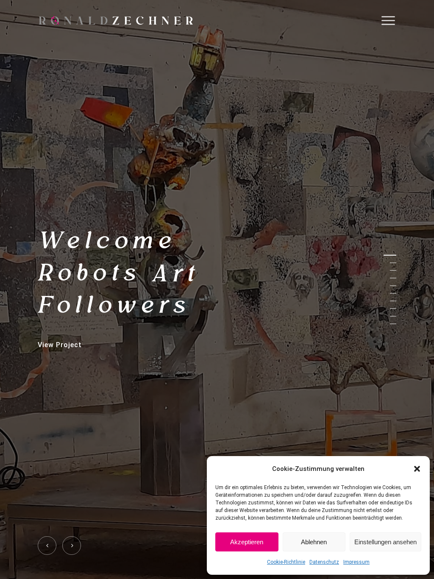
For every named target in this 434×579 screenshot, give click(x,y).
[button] (417, 469)
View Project (60, 344)
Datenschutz (324, 562)
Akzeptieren (246, 542)
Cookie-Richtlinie (286, 562)
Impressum (356, 562)
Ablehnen (314, 542)
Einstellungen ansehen (385, 542)
